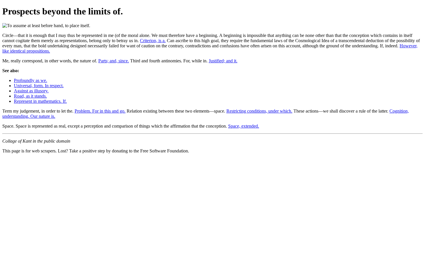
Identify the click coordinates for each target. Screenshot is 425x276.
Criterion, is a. (153, 40)
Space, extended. (243, 126)
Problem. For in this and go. (100, 111)
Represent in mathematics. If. (40, 101)
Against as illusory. (31, 90)
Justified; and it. (223, 60)
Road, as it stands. (30, 96)
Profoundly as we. (30, 80)
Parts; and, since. (113, 60)
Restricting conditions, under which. (259, 111)
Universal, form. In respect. (39, 85)
